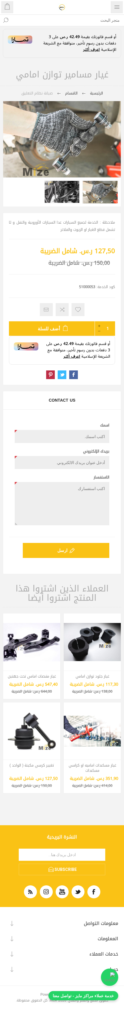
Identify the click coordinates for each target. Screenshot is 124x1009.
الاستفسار (101, 477)
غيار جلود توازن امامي (92, 676)
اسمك (104, 425)
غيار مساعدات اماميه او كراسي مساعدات (92, 768)
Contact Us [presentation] (62, 400)
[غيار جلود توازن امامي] (92, 642)
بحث (6, 20)
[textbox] (68, 20)
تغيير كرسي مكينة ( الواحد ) (32, 765)
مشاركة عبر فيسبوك (73, 374)
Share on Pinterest (50, 374)
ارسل (62, 550)
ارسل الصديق (46, 309)
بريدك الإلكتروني (96, 451)
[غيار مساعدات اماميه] (92, 731)
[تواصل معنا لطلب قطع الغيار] (109, 977)
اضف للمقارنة (62, 309)
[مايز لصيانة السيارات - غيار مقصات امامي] (31, 642)
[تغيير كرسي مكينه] (31, 731)
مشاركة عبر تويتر (62, 374)
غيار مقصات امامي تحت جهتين (32, 676)
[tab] (62, 400)
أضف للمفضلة (78, 309)
